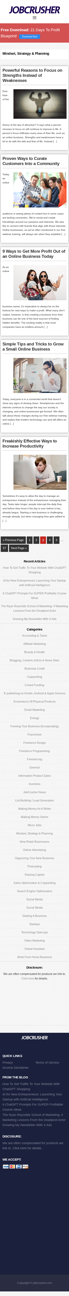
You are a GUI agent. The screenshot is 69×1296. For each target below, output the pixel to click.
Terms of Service (47, 1062)
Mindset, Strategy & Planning (34, 833)
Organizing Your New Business (34, 858)
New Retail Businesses (34, 841)
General (35, 767)
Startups (34, 924)
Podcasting (34, 866)
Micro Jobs (34, 825)
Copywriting (34, 676)
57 (5, 548)
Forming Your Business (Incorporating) (34, 726)
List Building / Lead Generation (34, 800)
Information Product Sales (34, 775)
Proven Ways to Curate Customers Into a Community (30, 161)
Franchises (35, 734)
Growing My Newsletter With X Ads (34, 618)
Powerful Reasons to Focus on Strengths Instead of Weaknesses (32, 75)
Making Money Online (34, 816)
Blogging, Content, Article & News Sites (34, 660)
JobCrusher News (34, 792)
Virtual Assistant (34, 948)
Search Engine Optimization (34, 891)
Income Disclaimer (15, 1067)
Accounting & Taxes (34, 635)
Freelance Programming (34, 751)
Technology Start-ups (34, 932)
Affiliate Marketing (34, 643)
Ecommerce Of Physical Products (35, 701)
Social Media (34, 899)
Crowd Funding (34, 685)
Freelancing (34, 759)
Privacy (7, 1062)
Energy (34, 718)
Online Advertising (34, 849)
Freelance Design (34, 742)
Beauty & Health (34, 652)
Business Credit (35, 668)
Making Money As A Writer (34, 808)
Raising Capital (34, 874)
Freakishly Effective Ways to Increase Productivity (29, 443)
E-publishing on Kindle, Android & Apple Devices (34, 693)
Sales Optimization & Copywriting (34, 882)
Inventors (34, 784)
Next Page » (19, 549)
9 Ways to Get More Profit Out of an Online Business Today (33, 254)
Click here (27, 978)
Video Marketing (34, 940)
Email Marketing (34, 709)
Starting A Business (34, 915)
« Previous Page (13, 541)
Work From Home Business (34, 957)
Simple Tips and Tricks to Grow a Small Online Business (33, 346)
